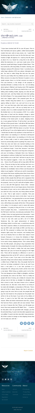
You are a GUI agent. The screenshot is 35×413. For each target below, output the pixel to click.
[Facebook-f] (3, 379)
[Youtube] (6, 379)
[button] (27, 7)
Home (2, 17)
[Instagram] (11, 379)
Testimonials (8, 17)
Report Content (28, 350)
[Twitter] (8, 379)
